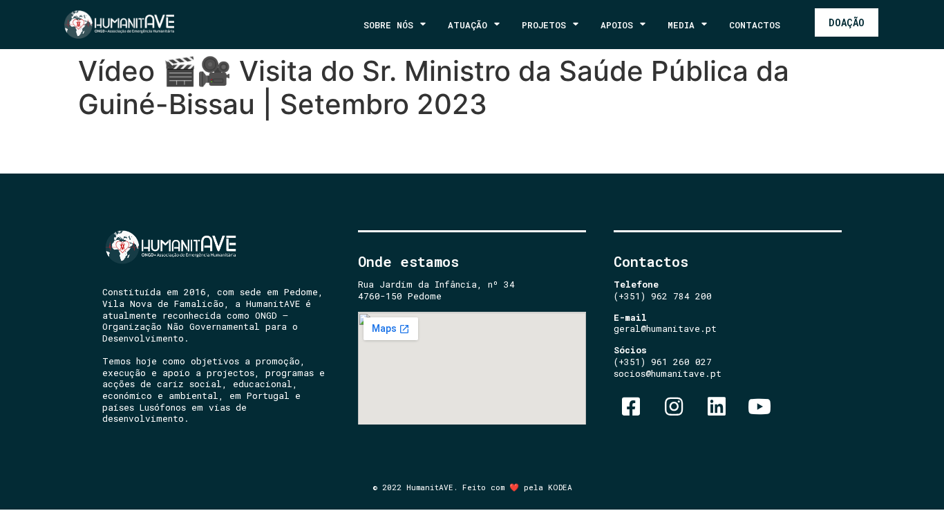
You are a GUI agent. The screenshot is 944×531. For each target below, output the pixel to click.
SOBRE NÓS (388, 24)
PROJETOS (544, 24)
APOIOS (617, 24)
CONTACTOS (754, 24)
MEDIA (681, 24)
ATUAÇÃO (467, 24)
